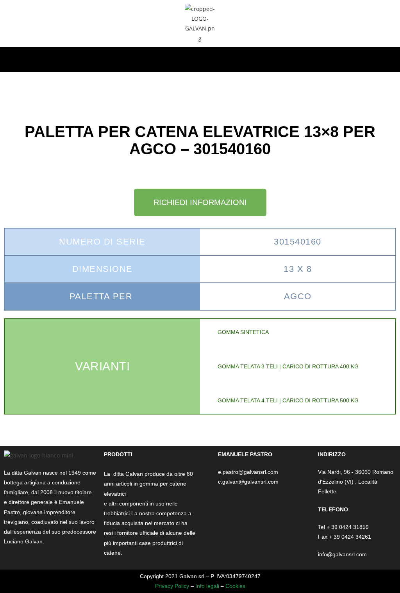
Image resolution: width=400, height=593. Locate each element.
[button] (200, 57)
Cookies (235, 586)
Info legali (207, 586)
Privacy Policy (172, 586)
